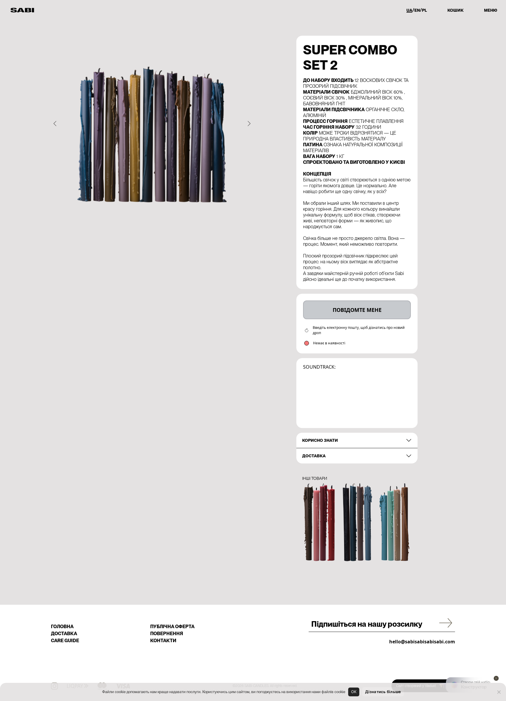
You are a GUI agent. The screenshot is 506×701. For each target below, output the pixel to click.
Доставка (314, 455)
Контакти (163, 640)
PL (424, 10)
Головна (62, 626)
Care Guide (65, 640)
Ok (354, 691)
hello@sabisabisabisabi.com (422, 641)
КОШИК (455, 10)
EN (417, 10)
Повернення (166, 633)
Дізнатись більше (383, 691)
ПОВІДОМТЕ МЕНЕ (357, 309)
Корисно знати (320, 440)
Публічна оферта (172, 626)
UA (409, 10)
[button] (55, 123)
